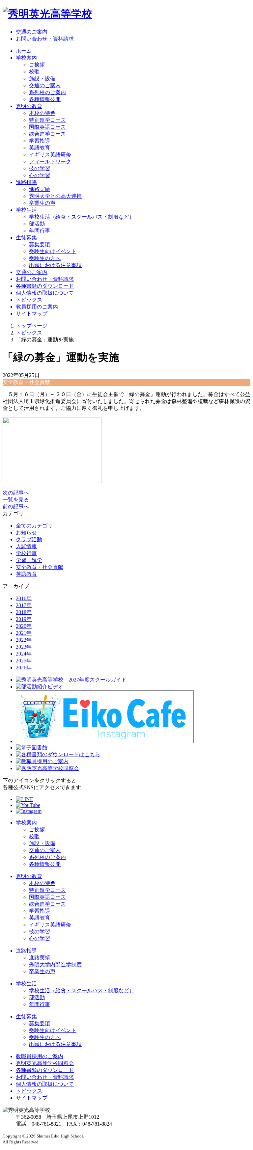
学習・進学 (29, 560)
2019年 (24, 619)
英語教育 (39, 147)
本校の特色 (42, 113)
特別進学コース (47, 120)
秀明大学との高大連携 (55, 196)
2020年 (24, 626)
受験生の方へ (45, 258)
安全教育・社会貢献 (39, 567)
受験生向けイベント (52, 251)
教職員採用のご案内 (39, 1056)
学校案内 (26, 822)
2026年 (24, 667)
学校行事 (26, 553)
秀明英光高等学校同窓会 (45, 1063)
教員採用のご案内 (37, 306)
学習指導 (39, 141)
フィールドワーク (50, 161)
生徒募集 (26, 1016)
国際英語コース (47, 127)
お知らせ (26, 532)
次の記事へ (16, 492)
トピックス (29, 300)
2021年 (24, 633)
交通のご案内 (31, 32)
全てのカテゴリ (34, 525)
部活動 (37, 224)
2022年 (24, 640)
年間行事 (39, 230)
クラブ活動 (29, 539)
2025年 (24, 660)
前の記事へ (16, 506)
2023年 (24, 647)
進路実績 (39, 189)
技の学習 (39, 168)
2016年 (24, 598)
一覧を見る (16, 499)
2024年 (24, 653)
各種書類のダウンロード (45, 286)
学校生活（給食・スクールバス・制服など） (81, 217)
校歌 (34, 71)
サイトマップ (31, 313)
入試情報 (26, 546)
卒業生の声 (42, 203)
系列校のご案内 (47, 92)
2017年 (24, 605)
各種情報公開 (45, 99)
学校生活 (26, 983)
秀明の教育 (29, 876)
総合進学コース (47, 134)
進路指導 (26, 950)
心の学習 (39, 175)
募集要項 (39, 244)
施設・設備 (42, 78)
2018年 (24, 612)
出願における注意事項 (55, 265)
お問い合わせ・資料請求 (45, 38)
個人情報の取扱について (45, 293)
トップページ (31, 326)
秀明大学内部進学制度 (55, 964)
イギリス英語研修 (50, 154)
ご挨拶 (37, 64)
